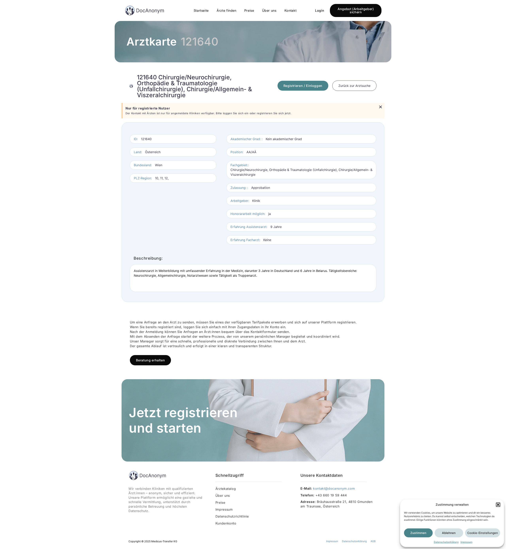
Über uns (269, 10)
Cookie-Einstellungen (482, 533)
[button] (498, 505)
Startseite (201, 10)
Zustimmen (418, 533)
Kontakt (290, 10)
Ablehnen (449, 533)
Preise (249, 10)
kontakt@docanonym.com (334, 488)
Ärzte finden (226, 10)
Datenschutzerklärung (446, 541)
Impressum (466, 541)
